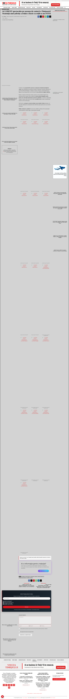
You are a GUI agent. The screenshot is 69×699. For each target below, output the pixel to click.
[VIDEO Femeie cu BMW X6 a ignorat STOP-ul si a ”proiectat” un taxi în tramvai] (60, 244)
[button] (65, 7)
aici (3, 151)
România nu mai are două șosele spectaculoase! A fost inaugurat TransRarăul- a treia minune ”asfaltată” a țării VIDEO (43, 684)
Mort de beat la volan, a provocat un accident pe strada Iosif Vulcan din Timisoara (9, 639)
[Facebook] (38, 17)
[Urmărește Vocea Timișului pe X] (14, 685)
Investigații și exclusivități (7, 603)
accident (23, 576)
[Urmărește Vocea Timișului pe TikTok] (11, 685)
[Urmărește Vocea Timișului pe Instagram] (6, 685)
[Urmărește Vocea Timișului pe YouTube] (9, 688)
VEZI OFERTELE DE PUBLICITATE (59, 679)
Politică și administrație (7, 601)
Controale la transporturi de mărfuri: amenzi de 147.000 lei (26, 677)
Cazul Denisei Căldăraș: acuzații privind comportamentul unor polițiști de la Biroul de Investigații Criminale (43, 678)
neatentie (32, 576)
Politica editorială (29, 693)
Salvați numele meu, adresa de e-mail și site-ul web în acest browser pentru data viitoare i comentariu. (34, 628)
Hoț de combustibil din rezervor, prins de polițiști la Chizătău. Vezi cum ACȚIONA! (26, 586)
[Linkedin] (48, 17)
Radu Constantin (52, 697)
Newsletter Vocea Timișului (8, 604)
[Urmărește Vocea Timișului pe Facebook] (4, 685)
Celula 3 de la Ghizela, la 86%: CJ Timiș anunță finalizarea (26, 681)
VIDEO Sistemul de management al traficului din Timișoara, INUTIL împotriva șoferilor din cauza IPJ (60, 208)
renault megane (41, 576)
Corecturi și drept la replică (38, 693)
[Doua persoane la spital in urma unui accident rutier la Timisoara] (9, 648)
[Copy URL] (50, 17)
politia (36, 576)
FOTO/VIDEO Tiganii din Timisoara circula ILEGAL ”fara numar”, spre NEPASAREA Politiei (60, 222)
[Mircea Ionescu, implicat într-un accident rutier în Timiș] (9, 619)
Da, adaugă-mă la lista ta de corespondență (26, 631)
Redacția (5, 16)
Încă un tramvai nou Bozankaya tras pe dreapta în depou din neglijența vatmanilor (9, 142)
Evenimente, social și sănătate (8, 602)
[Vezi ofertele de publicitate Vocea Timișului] (40, 3)
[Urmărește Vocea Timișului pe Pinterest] (9, 685)
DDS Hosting (38, 697)
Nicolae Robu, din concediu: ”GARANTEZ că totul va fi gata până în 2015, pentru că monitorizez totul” (43, 586)
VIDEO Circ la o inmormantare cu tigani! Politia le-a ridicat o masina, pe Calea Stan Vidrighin (60, 236)
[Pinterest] (43, 17)
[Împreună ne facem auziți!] (9, 3)
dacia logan (28, 576)
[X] (41, 17)
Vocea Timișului (25, 697)
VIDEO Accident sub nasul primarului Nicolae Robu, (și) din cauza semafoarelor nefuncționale (60, 193)
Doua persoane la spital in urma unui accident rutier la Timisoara (9, 654)
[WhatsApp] (45, 17)
